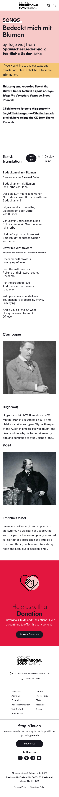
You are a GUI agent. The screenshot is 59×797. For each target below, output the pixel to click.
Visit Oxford (17, 709)
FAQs (38, 700)
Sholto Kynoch (44, 113)
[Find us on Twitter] (26, 757)
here (13, 108)
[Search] (54, 5)
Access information (20, 704)
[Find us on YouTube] (39, 757)
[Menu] (4, 5)
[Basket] (48, 5)
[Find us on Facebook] (20, 757)
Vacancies (41, 704)
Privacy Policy (20, 787)
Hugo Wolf (16, 44)
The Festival (42, 696)
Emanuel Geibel (31, 177)
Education (16, 700)
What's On (16, 691)
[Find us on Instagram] (32, 757)
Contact (39, 709)
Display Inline (49, 159)
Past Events (17, 713)
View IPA (31, 158)
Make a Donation (29, 634)
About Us (15, 696)
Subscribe (29, 743)
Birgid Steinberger (15, 113)
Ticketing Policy (38, 787)
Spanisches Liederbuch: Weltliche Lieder (24, 51)
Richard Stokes (37, 252)
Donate (39, 691)
